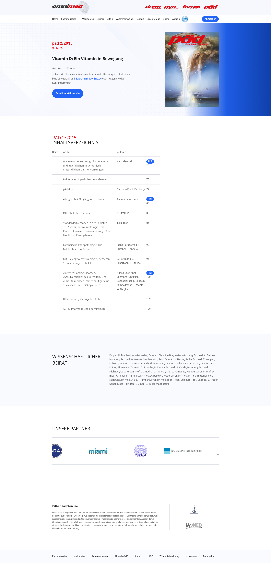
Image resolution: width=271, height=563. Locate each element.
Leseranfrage (153, 19)
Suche (166, 19)
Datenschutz (209, 556)
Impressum (191, 556)
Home (55, 19)
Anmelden (210, 18)
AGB (151, 556)
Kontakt (140, 19)
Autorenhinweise (124, 19)
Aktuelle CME (121, 556)
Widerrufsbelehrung (169, 556)
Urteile (110, 19)
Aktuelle (176, 19)
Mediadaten (88, 19)
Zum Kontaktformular (68, 93)
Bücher (100, 19)
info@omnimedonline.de (88, 78)
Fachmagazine (68, 19)
